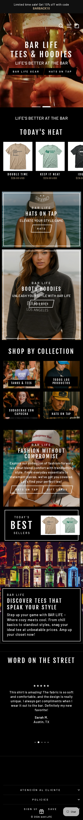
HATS (41, 228)
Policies (40, 799)
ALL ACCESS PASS (59, 66)
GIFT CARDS (57, 489)
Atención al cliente (40, 789)
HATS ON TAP (21, 66)
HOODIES (41, 303)
